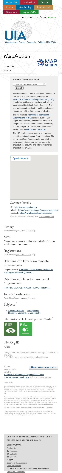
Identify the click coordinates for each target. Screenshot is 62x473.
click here (29, 129)
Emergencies (33, 311)
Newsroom (11, 12)
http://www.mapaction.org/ (26, 207)
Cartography (35, 313)
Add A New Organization (44, 367)
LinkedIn (13, 454)
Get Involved (43, 7)
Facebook (14, 451)
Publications (29, 2)
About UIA (11, 2)
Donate (53, 17)
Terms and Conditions (16, 472)
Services (45, 2)
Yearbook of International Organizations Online (24, 374)
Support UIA (29, 12)
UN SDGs (51, 42)
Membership (25, 7)
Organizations (11, 42)
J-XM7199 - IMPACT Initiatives (36, 288)
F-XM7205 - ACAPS (12, 288)
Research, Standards (17, 313)
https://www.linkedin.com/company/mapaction (38, 210)
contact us (41, 129)
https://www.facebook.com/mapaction (36, 213)
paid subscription (46, 216)
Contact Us (11, 448)
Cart (44, 17)
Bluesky (13, 457)
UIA (15, 29)
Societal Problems (16, 311)
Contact (35, 17)
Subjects (42, 42)
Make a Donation (14, 466)
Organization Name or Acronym (25, 84)
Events (9, 7)
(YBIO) (33, 99)
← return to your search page (16, 377)
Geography (31, 42)
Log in (26, 17)
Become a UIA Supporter (17, 463)
